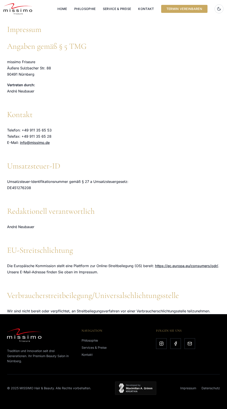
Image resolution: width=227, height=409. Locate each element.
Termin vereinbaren (184, 9)
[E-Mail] (189, 343)
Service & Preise (117, 9)
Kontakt (146, 9)
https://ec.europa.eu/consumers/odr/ (186, 266)
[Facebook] (175, 343)
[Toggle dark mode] (219, 8)
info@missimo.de (35, 142)
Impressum (188, 388)
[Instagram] (161, 343)
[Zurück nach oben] (215, 401)
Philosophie (85, 9)
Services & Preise (94, 347)
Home (62, 9)
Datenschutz (211, 388)
